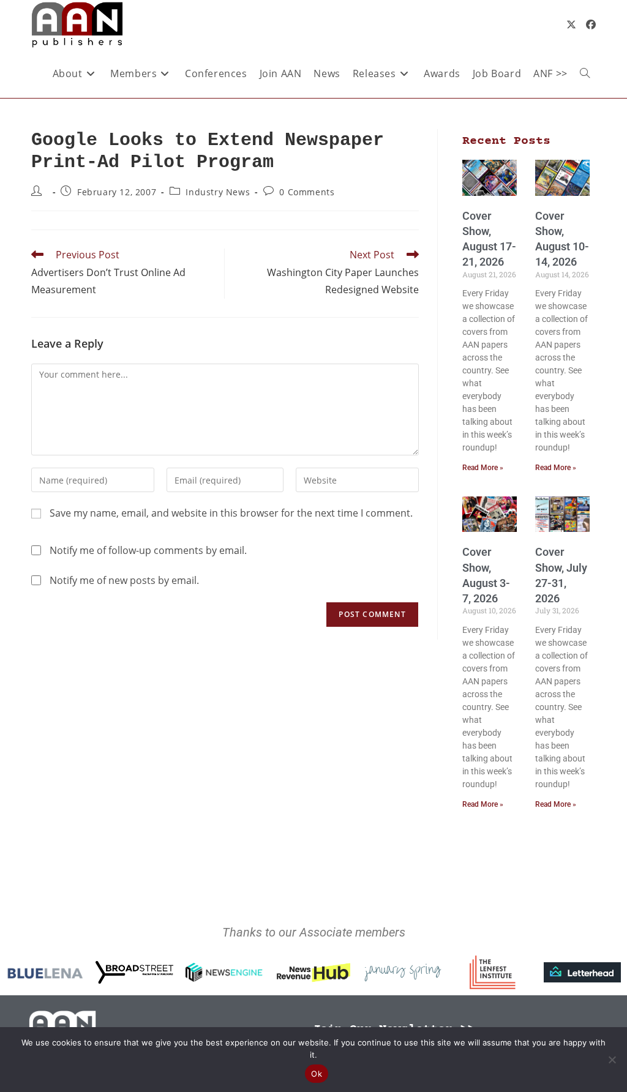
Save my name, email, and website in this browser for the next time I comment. (231, 513)
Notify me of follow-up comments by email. (148, 550)
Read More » (482, 467)
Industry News (218, 192)
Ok (316, 1074)
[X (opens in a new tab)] (571, 24)
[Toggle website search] (585, 73)
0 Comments (306, 192)
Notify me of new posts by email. (124, 580)
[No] (612, 1059)
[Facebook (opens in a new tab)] (591, 24)
